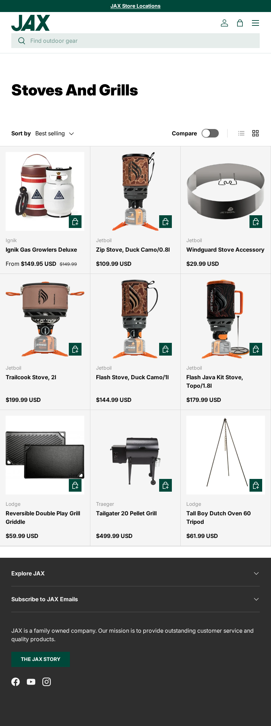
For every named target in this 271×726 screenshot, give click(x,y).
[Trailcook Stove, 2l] (45, 319)
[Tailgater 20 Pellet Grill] (135, 455)
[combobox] (135, 40)
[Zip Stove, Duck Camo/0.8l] (135, 191)
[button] (240, 23)
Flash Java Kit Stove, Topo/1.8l (214, 381)
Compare (184, 133)
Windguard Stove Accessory (225, 249)
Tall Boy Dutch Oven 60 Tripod (218, 517)
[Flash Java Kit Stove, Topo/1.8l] (225, 319)
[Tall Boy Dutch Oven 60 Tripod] (225, 455)
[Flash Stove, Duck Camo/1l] (135, 319)
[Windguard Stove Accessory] (225, 191)
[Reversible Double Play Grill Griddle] (45, 455)
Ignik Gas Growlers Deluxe (41, 249)
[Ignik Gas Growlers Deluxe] (45, 191)
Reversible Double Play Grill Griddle (43, 517)
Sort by (21, 133)
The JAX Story (40, 659)
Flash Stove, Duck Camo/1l (132, 377)
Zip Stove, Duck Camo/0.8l (133, 249)
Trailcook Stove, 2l (31, 377)
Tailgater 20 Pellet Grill (126, 513)
